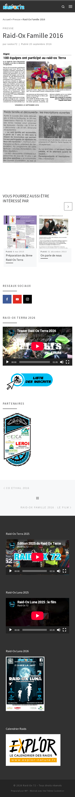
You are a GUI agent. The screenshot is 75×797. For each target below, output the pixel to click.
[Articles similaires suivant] (68, 206)
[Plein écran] (67, 362)
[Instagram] (27, 299)
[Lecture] (7, 362)
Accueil (7, 19)
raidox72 (12, 44)
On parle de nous (51, 255)
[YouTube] (17, 299)
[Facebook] (7, 299)
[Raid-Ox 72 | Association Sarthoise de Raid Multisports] (14, 6)
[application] (37, 346)
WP (26, 791)
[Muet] (62, 362)
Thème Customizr (55, 791)
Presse (17, 19)
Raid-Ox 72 (29, 785)
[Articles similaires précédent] (59, 206)
